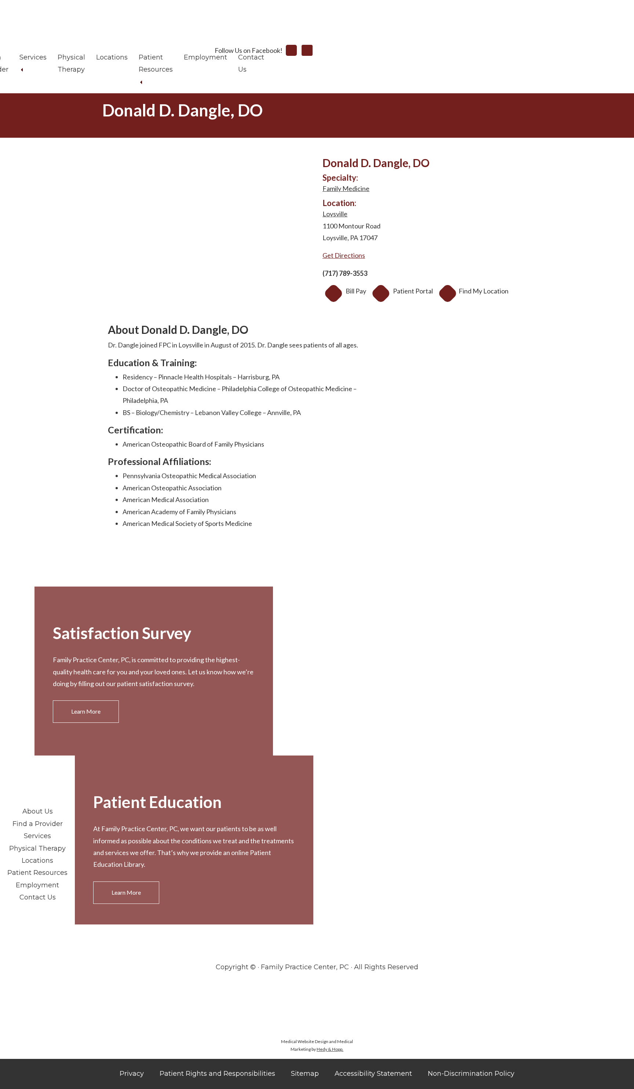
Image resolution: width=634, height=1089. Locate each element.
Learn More (86, 711)
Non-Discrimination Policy (471, 1074)
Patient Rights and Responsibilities (217, 1074)
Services (33, 57)
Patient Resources (37, 873)
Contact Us (37, 897)
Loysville (335, 214)
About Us (37, 811)
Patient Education (157, 801)
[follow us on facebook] (291, 50)
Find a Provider (37, 824)
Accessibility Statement (373, 1074)
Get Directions (344, 255)
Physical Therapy (37, 848)
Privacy (132, 1074)
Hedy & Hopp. (330, 1049)
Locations (112, 57)
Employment (205, 57)
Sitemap (305, 1074)
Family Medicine (346, 188)
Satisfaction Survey (122, 632)
